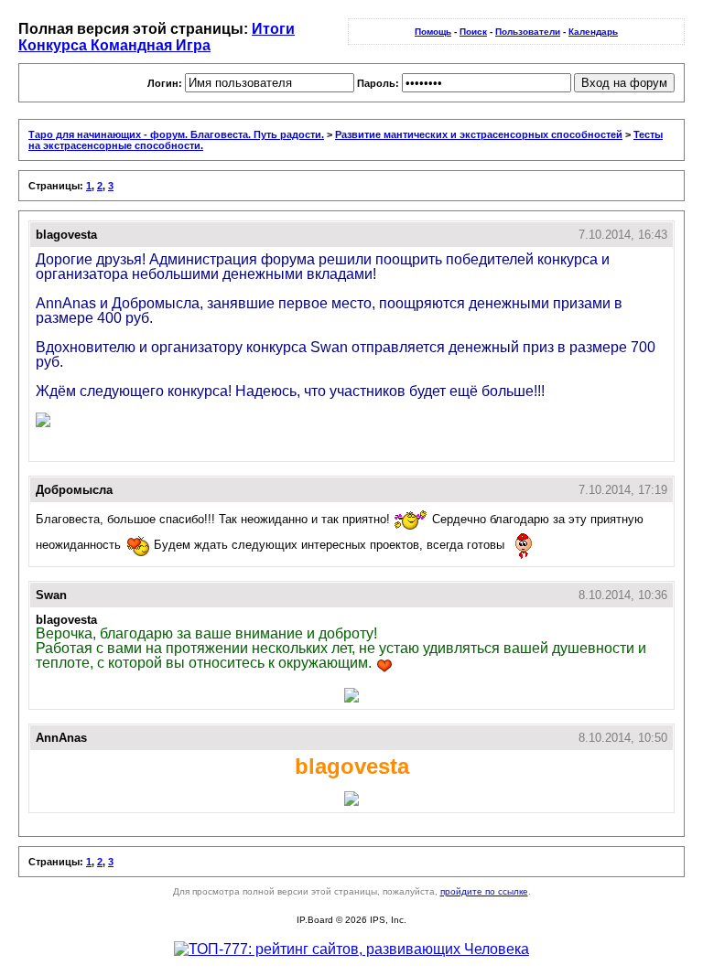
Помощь (433, 32)
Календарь (593, 32)
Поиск (473, 32)
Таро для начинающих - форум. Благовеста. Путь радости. (176, 134)
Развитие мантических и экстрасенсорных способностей (478, 134)
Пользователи (527, 32)
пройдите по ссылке (484, 891)
